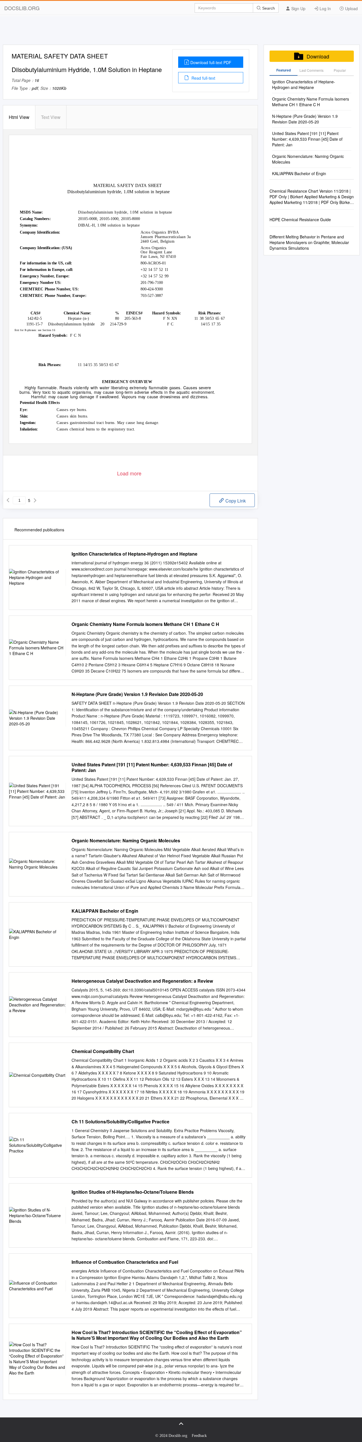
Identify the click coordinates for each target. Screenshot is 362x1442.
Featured (283, 70)
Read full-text (202, 78)
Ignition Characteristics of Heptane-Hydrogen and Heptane (134, 554)
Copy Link (235, 500)
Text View (51, 117)
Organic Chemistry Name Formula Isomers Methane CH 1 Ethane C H (145, 624)
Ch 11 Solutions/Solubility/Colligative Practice (120, 1122)
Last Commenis (311, 70)
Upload (351, 8)
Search (268, 8)
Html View (19, 117)
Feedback (199, 1436)
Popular (340, 70)
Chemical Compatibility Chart (103, 1051)
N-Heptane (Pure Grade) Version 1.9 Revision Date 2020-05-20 (137, 694)
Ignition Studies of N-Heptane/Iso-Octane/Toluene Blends (133, 1192)
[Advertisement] (181, 32)
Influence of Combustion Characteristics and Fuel (125, 1262)
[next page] (35, 500)
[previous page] (8, 500)
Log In (324, 8)
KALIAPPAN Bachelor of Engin (105, 911)
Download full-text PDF (210, 62)
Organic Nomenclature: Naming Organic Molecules (126, 840)
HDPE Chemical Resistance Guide (300, 219)
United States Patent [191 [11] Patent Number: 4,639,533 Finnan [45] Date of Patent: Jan (152, 767)
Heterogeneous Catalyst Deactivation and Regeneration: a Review (142, 981)
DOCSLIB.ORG (22, 8)
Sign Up (297, 8)
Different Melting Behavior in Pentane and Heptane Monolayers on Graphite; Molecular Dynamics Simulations (309, 242)
